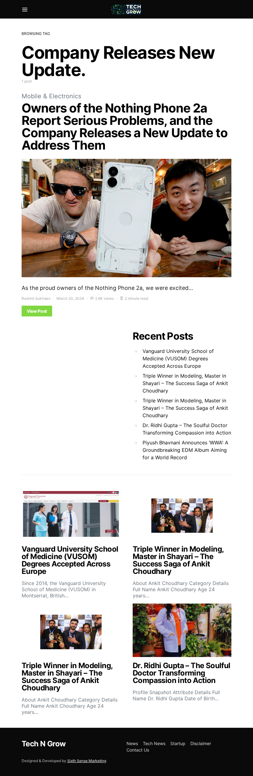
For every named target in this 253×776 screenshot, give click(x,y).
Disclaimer (200, 743)
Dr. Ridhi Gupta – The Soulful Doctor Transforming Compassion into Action (187, 429)
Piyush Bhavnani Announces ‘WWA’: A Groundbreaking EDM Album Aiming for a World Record (185, 449)
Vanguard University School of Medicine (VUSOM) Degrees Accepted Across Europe (178, 358)
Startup (177, 743)
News (132, 743)
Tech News (154, 743)
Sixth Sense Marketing (86, 760)
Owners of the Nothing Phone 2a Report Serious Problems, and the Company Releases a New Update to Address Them (125, 126)
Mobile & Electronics (51, 96)
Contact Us (137, 750)
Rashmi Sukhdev (36, 298)
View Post (37, 311)
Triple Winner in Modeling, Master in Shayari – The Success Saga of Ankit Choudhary (185, 383)
